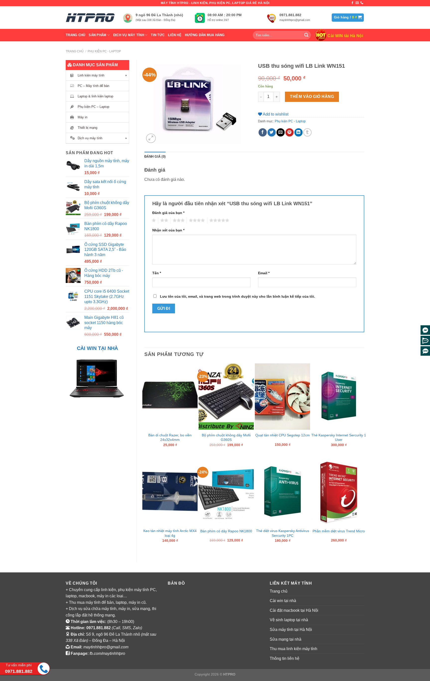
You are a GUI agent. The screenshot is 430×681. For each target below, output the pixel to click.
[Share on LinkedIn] (298, 132)
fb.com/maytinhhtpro (107, 653)
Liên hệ (174, 35)
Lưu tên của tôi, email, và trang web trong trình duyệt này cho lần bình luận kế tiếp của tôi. (237, 296)
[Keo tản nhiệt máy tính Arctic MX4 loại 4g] (170, 492)
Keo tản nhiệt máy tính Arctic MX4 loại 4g (170, 533)
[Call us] (361, 3)
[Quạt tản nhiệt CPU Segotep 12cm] (282, 396)
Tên (156, 273)
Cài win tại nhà (283, 601)
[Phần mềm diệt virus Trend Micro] (338, 492)
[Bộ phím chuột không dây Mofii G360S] (226, 396)
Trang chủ (75, 35)
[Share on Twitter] (272, 132)
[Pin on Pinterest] (289, 132)
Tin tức (157, 35)
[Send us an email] (357, 3)
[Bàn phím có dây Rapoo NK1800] (226, 492)
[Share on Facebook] (263, 132)
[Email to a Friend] (280, 132)
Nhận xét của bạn (168, 230)
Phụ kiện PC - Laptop (104, 51)
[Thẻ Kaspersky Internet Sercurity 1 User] (338, 396)
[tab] (154, 157)
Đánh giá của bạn (168, 213)
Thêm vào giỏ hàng (312, 96)
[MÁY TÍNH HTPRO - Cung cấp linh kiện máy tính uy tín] (90, 17)
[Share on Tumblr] (307, 132)
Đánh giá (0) (154, 156)
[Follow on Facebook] (352, 3)
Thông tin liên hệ (284, 658)
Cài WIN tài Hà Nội (345, 36)
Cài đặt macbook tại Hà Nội (294, 610)
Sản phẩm (97, 35)
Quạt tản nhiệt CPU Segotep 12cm (282, 435)
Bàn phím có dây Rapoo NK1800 (226, 531)
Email (263, 273)
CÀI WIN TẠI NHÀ (97, 348)
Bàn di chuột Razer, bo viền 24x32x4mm (170, 437)
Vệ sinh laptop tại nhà (289, 620)
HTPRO (229, 674)
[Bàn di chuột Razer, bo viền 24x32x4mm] (170, 396)
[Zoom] (151, 138)
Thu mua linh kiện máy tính (293, 649)
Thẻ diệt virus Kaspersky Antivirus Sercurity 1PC (282, 533)
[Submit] (306, 35)
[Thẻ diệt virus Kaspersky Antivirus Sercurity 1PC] (282, 492)
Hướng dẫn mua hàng (205, 35)
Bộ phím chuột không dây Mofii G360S (226, 437)
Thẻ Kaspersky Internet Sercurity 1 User (338, 437)
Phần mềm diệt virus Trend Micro (339, 531)
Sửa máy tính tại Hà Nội (291, 629)
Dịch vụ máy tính (128, 35)
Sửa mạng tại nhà (285, 639)
